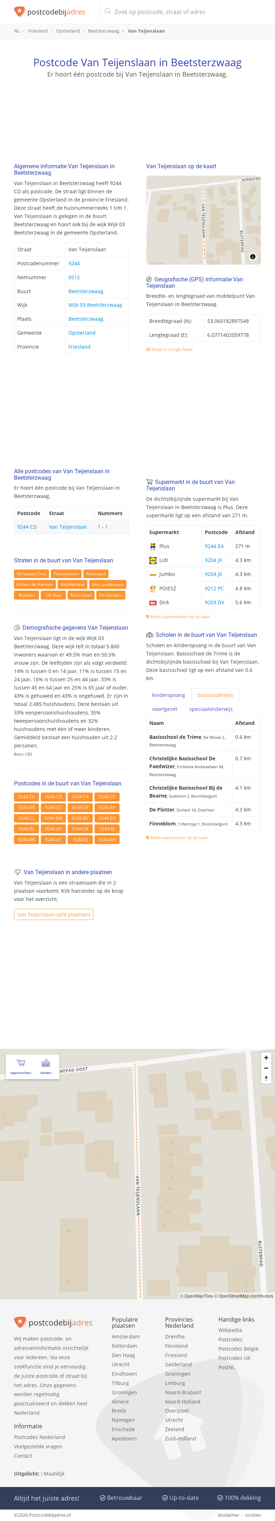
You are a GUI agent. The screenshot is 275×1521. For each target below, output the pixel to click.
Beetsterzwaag (85, 291)
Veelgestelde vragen (38, 1446)
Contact (23, 1455)
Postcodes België (238, 1348)
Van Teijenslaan (68, 526)
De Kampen (110, 595)
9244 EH (107, 818)
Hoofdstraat (73, 584)
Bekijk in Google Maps (171, 349)
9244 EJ (80, 840)
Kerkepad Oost (31, 574)
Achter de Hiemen (35, 584)
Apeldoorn (124, 1438)
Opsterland (82, 332)
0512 (74, 277)
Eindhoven (124, 1373)
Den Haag (123, 1355)
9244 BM (53, 818)
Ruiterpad (96, 574)
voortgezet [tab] (164, 709)
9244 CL (27, 818)
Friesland (79, 346)
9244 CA (80, 797)
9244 (74, 263)
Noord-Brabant (183, 1392)
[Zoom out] (266, 1068)
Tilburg (120, 1383)
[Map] (203, 220)
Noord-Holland (183, 1401)
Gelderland (178, 1364)
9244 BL (27, 829)
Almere (120, 1401)
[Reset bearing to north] (266, 1078)
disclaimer (228, 1515)
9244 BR (26, 807)
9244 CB (53, 797)
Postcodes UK (234, 1358)
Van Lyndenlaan (108, 584)
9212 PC (214, 588)
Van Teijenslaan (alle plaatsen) (53, 914)
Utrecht (121, 1364)
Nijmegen (123, 1419)
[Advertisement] (137, 113)
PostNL (226, 1367)
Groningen (124, 1392)
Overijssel (177, 1410)
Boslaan (27, 595)
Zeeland (174, 1429)
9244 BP (107, 807)
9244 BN (26, 840)
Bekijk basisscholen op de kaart (178, 837)
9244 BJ (107, 829)
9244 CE (107, 797)
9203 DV (214, 602)
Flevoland (176, 1345)
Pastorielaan (66, 574)
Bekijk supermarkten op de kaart (179, 616)
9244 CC (53, 807)
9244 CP (80, 807)
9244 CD (27, 526)
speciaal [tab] (211, 709)
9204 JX (213, 560)
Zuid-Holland (180, 1438)
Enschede (123, 1429)
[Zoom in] (266, 1057)
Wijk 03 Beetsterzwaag (95, 304)
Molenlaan (81, 595)
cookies (253, 1515)
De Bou (53, 595)
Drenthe (175, 1336)
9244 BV (80, 818)
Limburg (175, 1383)
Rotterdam (124, 1345)
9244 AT (53, 840)
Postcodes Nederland (39, 1437)
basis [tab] (215, 695)
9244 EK (80, 829)
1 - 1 (103, 526)
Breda (119, 1410)
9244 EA (53, 829)
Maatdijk (54, 1473)
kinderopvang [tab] (168, 695)
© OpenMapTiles (196, 1296)
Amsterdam (126, 1336)
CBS (28, 754)
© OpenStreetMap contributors (243, 1296)
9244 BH (107, 840)
